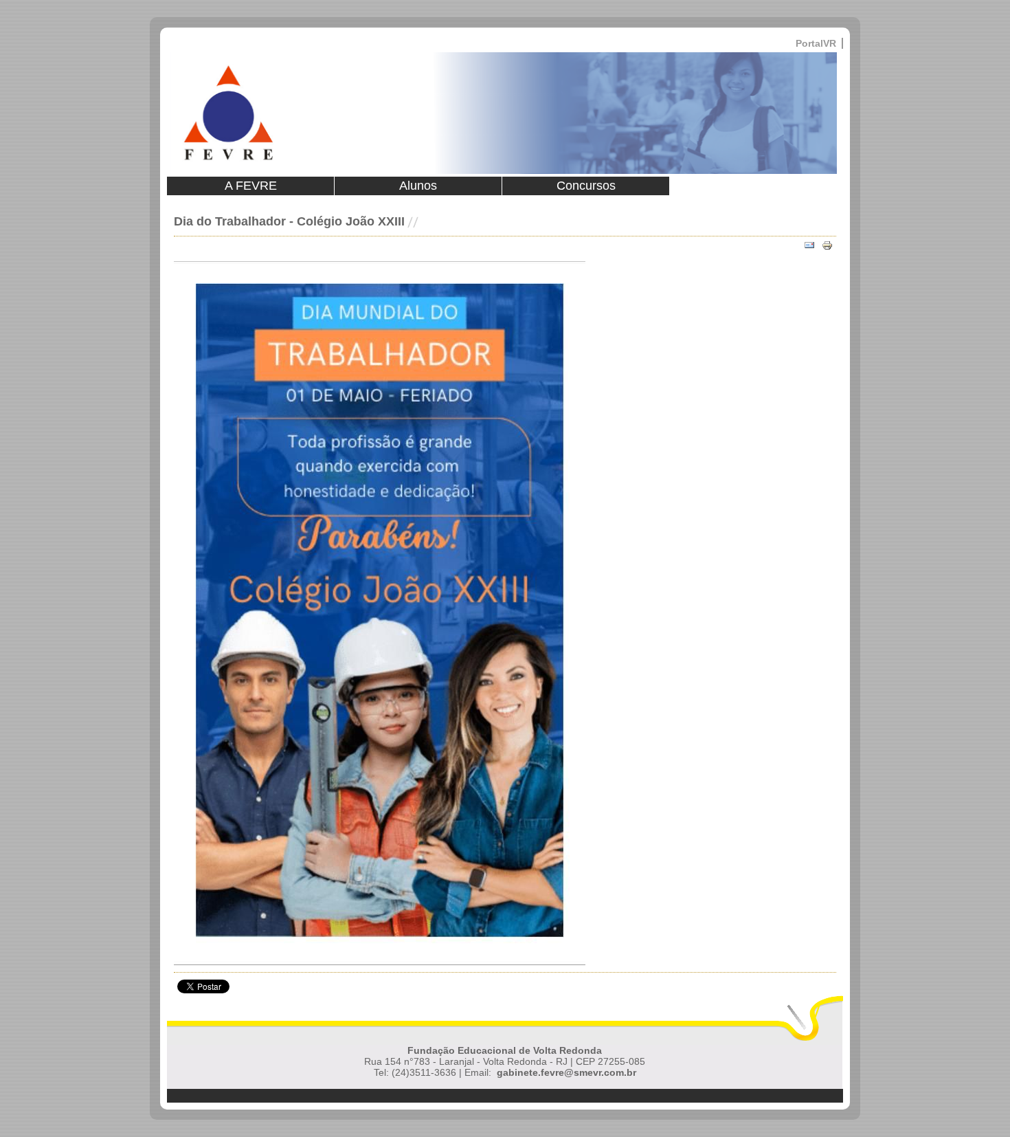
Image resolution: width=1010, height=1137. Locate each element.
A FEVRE (251, 185)
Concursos (586, 185)
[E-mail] (809, 245)
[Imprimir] (827, 245)
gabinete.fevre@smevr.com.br (566, 1072)
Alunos (418, 185)
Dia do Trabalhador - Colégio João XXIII (289, 221)
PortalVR (816, 43)
